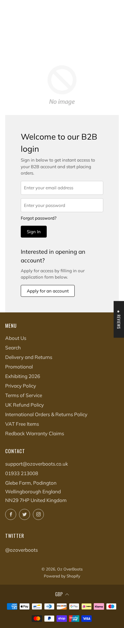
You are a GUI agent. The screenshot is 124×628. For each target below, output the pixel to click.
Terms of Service (23, 395)
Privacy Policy (20, 386)
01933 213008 (21, 473)
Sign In (34, 231)
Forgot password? (39, 218)
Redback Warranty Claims (34, 433)
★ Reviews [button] (119, 319)
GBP (59, 594)
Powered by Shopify (62, 575)
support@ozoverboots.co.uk (36, 464)
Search (13, 347)
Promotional (19, 367)
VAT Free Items (22, 424)
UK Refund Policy (24, 405)
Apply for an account (48, 291)
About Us (15, 338)
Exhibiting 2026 (22, 376)
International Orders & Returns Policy (46, 414)
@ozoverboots (21, 550)
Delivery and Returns (28, 357)
